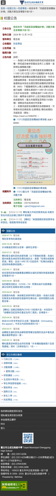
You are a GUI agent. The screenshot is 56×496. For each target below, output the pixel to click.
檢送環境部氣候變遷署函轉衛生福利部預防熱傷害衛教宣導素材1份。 (28, 274)
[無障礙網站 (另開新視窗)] (28, 486)
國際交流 (10, 391)
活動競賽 (11, 367)
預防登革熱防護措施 (11, 239)
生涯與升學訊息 (14, 379)
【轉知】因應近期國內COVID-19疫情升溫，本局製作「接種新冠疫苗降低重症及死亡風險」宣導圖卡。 (27, 311)
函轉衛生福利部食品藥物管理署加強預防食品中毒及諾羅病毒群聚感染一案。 (28, 333)
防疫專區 (11, 399)
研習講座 (11, 375)
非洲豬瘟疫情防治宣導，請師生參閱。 (20, 247)
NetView (18, 477)
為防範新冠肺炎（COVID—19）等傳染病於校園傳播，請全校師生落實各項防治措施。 (28, 285)
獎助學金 (11, 387)
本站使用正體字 (8, 419)
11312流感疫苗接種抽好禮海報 (32, 119)
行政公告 (11, 359)
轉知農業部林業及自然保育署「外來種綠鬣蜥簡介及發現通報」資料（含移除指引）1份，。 (28, 345)
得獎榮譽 (11, 363)
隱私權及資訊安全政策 (11, 415)
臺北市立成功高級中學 (35, 473)
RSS (3, 424)
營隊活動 (13, 371)
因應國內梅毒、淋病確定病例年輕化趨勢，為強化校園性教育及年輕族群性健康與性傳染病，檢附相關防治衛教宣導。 (28, 298)
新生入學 (10, 395)
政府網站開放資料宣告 (11, 411)
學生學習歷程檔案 (15, 383)
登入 (3, 428)
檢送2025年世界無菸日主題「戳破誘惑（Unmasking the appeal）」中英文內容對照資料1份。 (27, 322)
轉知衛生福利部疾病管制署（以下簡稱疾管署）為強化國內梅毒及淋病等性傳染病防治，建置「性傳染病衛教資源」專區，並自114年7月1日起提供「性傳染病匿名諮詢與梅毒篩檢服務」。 (28, 260)
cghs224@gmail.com (34, 206)
